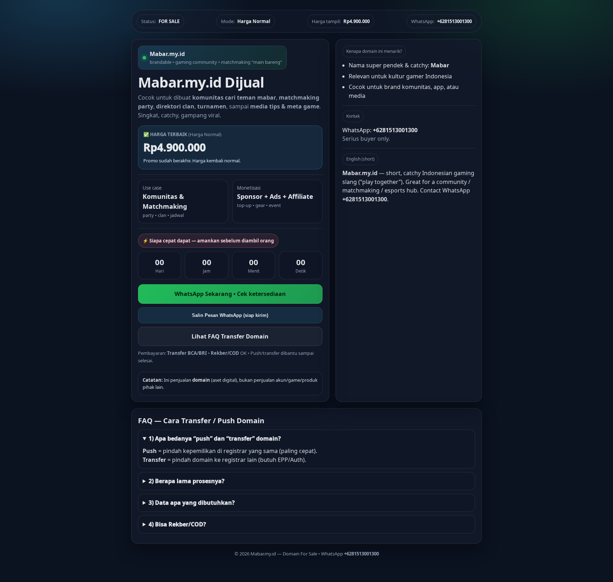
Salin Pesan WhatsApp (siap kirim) (230, 315)
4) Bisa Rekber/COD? (177, 524)
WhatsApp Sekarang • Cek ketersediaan (230, 294)
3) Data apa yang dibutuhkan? (192, 503)
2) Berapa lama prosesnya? (187, 481)
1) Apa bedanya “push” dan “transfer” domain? (215, 438)
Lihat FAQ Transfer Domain (230, 336)
